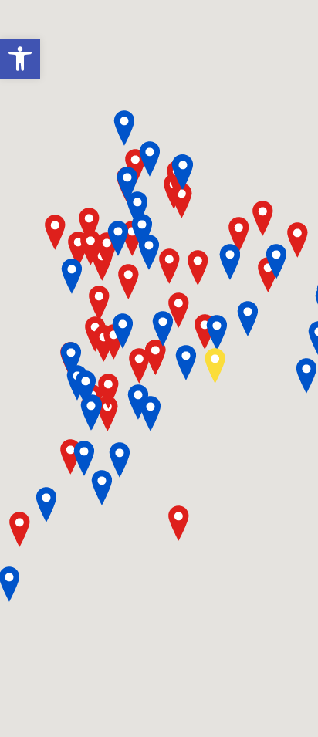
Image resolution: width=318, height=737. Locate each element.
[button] (20, 59)
